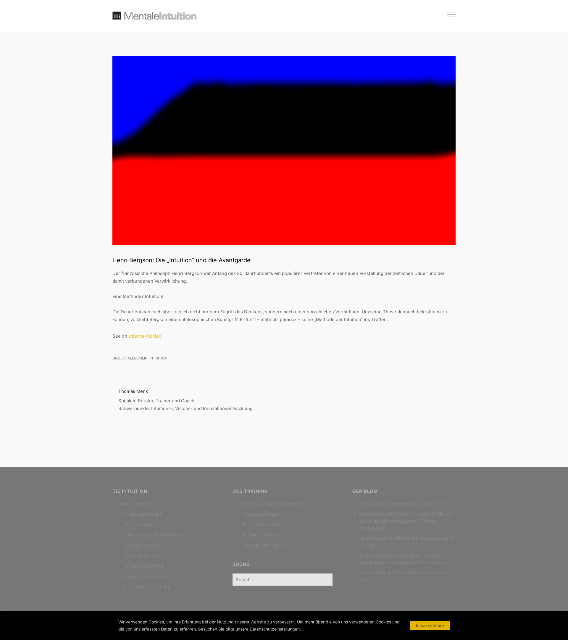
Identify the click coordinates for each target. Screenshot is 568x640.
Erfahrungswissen (145, 524)
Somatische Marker (146, 555)
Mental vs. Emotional (144, 576)
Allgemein (137, 358)
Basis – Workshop (261, 524)
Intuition (158, 358)
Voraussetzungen (261, 514)
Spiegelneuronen (144, 545)
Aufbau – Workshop (263, 535)
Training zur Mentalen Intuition (272, 504)
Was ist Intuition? (137, 504)
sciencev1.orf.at (144, 336)
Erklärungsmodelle (142, 514)
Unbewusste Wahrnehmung (155, 535)
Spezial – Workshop (263, 545)
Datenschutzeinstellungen (275, 628)
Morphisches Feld (144, 566)
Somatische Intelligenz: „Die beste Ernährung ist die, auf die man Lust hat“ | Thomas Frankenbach (406, 521)
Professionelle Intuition (147, 586)
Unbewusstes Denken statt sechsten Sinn (402, 504)
